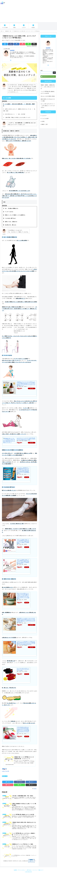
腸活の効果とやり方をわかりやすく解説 (48, 100)
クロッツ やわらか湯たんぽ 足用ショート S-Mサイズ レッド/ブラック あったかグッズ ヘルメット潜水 (23, 669)
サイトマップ (35, 870)
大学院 (42, 121)
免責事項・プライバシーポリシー (20, 870)
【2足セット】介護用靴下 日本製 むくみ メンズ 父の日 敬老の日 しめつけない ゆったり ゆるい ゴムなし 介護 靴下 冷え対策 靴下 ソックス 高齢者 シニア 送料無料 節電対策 (23, 541)
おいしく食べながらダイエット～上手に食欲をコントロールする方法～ (48, 105)
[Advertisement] (28, 14)
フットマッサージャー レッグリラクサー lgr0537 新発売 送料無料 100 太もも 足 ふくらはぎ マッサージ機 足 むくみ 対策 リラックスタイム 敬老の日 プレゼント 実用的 (26, 439)
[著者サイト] (10, 60)
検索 (42, 70)
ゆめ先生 (12, 50)
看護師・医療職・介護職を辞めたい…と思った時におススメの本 (48, 86)
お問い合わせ (29, 870)
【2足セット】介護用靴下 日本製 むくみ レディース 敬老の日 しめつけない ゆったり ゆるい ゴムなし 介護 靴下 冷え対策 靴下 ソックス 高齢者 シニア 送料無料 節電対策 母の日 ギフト (23, 561)
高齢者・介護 (44, 124)
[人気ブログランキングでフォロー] (48, 77)
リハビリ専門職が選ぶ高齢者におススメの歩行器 (48, 92)
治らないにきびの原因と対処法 (48, 96)
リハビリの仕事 (44, 118)
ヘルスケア (43, 115)
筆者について (40, 870)
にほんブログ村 (5, 771)
